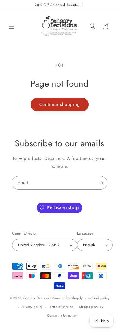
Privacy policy (32, 306)
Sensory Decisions (37, 297)
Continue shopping (59, 104)
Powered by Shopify (67, 297)
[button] (11, 26)
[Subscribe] (100, 183)
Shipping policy (91, 306)
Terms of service (61, 306)
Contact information (62, 315)
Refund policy (98, 297)
